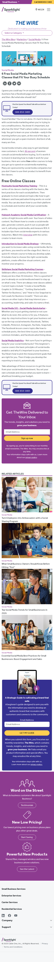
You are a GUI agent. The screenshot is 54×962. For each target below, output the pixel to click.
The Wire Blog (8, 39)
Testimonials (27, 805)
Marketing (22, 39)
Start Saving (27, 837)
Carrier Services (10, 902)
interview (28, 234)
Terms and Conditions (13, 947)
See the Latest (27, 869)
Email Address (27, 720)
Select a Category (13, 33)
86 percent (30, 151)
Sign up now (27, 438)
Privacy (45, 943)
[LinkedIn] (3, 916)
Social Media (35, 39)
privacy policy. (37, 764)
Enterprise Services (11, 895)
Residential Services (12, 909)
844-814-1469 (22, 112)
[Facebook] (9, 916)
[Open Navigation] (49, 9)
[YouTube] (15, 916)
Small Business (10, 2)
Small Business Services (13, 889)
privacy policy (31, 457)
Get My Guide (27, 733)
